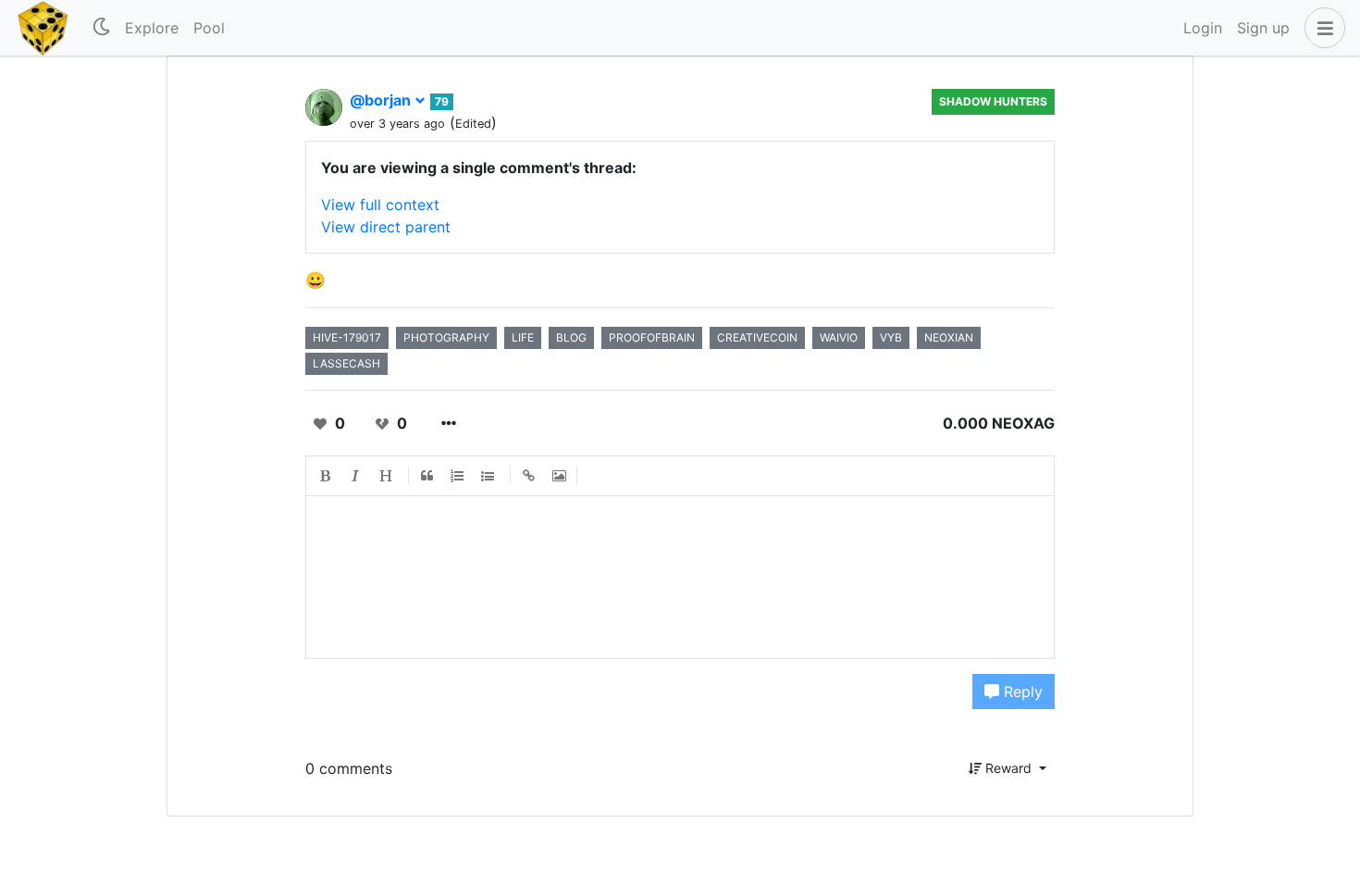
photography (446, 337)
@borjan (382, 100)
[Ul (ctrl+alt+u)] (488, 476)
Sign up (1263, 28)
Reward (1008, 768)
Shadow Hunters (993, 101)
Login (1202, 28)
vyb (891, 337)
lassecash (346, 363)
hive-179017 (347, 337)
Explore (152, 28)
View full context (380, 204)
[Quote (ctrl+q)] (427, 476)
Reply (1021, 691)
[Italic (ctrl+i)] (356, 476)
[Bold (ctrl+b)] (326, 476)
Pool (209, 28)
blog (571, 337)
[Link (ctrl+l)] (529, 476)
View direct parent (386, 227)
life (523, 337)
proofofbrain (652, 337)
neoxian (948, 337)
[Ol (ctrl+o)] (458, 476)
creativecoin (757, 337)
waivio (839, 337)
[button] (1321, 27)
